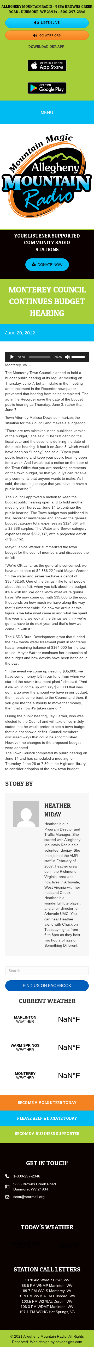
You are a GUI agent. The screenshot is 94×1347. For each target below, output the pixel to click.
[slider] (79, 356)
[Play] (12, 357)
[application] (47, 357)
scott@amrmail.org (29, 1197)
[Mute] (67, 357)
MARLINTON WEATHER (47, 1019)
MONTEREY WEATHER (47, 1075)
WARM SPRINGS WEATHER (47, 1047)
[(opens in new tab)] (47, 65)
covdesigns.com (69, 1342)
